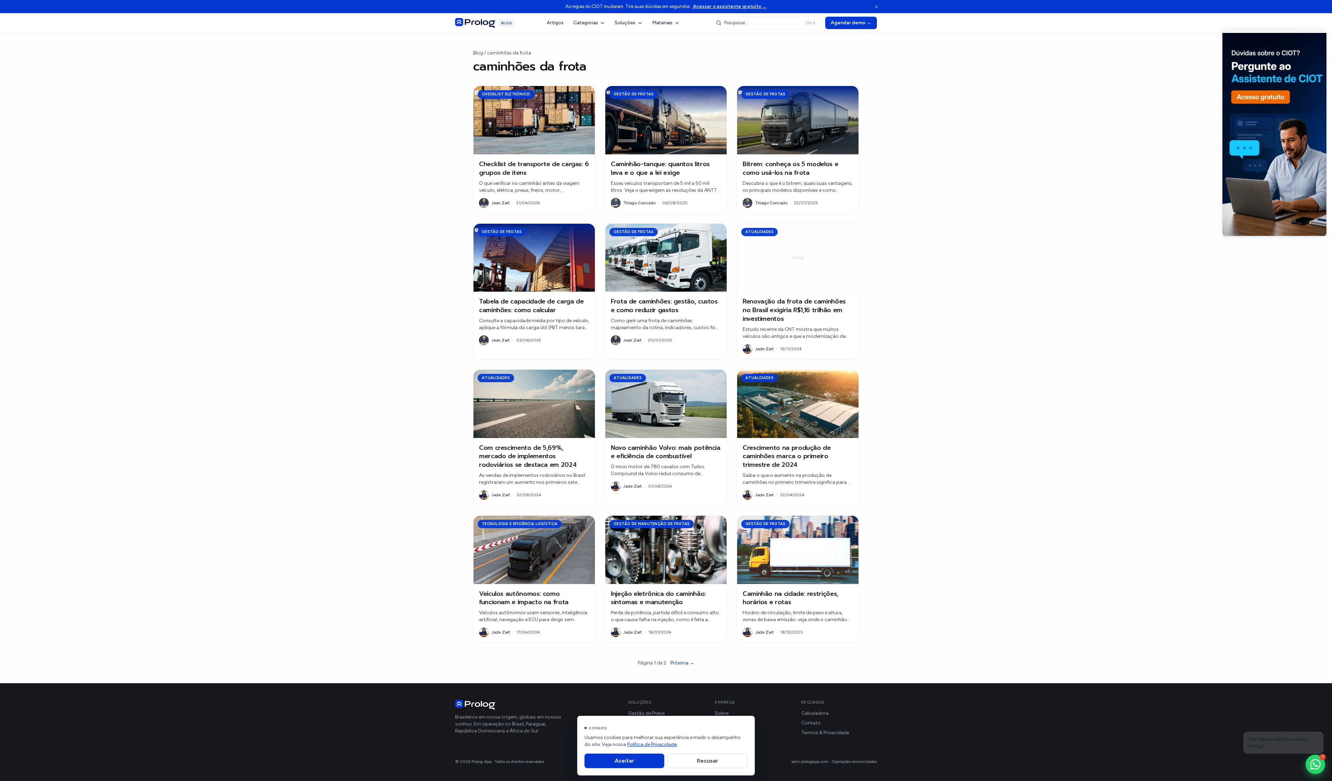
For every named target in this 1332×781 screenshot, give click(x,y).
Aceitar (624, 760)
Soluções (625, 23)
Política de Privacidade (652, 744)
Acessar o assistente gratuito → (729, 6)
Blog (478, 53)
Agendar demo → (851, 23)
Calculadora (815, 713)
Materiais (662, 23)
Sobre (721, 713)
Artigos (555, 23)
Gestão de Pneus (646, 713)
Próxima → (682, 663)
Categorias (585, 23)
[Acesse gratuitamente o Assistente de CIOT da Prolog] (1274, 132)
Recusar (707, 760)
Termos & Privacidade (825, 733)
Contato (811, 723)
